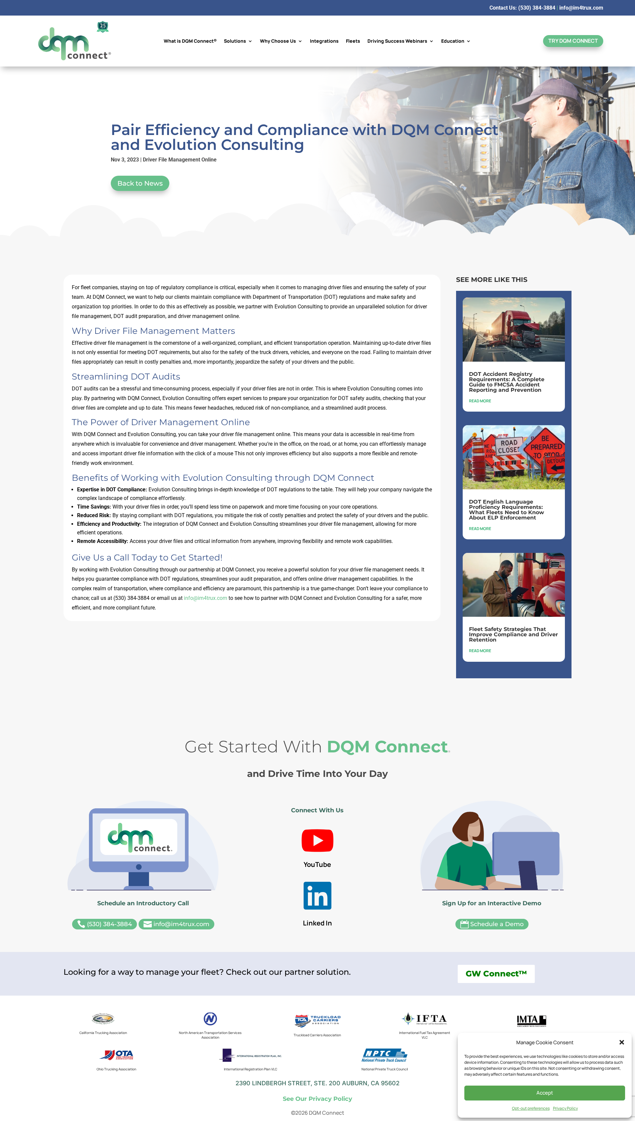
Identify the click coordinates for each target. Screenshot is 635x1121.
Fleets (353, 41)
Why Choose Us (278, 41)
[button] (621, 1042)
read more (480, 401)
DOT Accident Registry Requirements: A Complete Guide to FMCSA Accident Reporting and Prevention (506, 382)
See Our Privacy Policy (317, 1098)
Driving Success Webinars (397, 41)
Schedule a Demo (492, 924)
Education (452, 41)
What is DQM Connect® (190, 41)
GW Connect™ (496, 973)
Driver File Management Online (180, 160)
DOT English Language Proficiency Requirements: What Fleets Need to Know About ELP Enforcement (506, 510)
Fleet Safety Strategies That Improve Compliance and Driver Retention (513, 634)
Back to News (140, 183)
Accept (544, 1092)
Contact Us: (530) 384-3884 (522, 8)
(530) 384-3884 (104, 924)
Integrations (324, 41)
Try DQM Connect (573, 40)
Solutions (235, 41)
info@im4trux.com (581, 8)
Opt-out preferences (531, 1108)
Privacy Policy (565, 1108)
